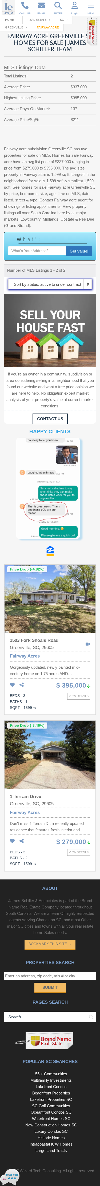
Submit (50, 987)
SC (62, 19)
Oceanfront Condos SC (51, 1112)
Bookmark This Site (50, 944)
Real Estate (36, 19)
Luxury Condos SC (51, 1131)
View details (79, 695)
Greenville (14, 27)
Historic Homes (51, 1137)
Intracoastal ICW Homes (51, 1144)
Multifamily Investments (51, 1080)
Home (9, 19)
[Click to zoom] (50, 492)
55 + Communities (51, 1074)
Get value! (79, 251)
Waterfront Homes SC (51, 1118)
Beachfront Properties (51, 1093)
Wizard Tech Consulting (40, 1170)
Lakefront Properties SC (51, 1099)
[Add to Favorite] (12, 685)
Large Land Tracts (51, 1150)
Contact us (50, 418)
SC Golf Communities (51, 1106)
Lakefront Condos (51, 1086)
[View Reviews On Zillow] (50, 552)
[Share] (21, 685)
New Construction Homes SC (51, 1125)
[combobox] (50, 284)
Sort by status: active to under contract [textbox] (47, 284)
